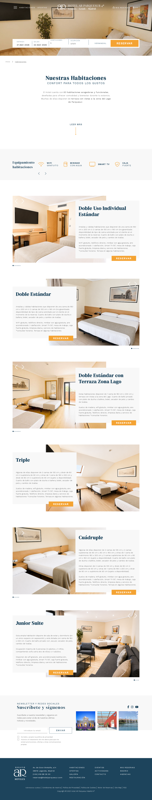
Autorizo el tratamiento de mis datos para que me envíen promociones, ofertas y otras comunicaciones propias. (41, 742)
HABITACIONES (77, 767)
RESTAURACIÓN (77, 777)
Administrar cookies (32, 788)
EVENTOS (99, 767)
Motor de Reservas (105, 788)
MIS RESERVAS (127, 767)
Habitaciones (56, 40)
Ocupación (75, 40)
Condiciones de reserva (51, 788)
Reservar (124, 258)
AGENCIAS (125, 774)
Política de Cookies (88, 788)
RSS (125, 788)
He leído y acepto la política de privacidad (37, 737)
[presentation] (39, 173)
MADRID (124, 771)
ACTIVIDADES (101, 771)
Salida (37, 42)
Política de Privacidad (71, 788)
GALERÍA (73, 774)
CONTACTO (100, 774)
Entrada (20, 42)
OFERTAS (74, 771)
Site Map (118, 788)
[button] (13, 265)
